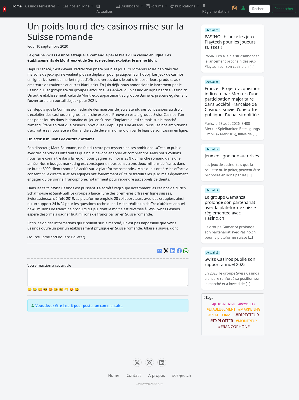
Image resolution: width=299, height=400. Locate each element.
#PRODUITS (245, 304)
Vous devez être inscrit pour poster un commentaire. (79, 305)
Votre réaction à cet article (49, 265)
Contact (134, 375)
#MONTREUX (245, 320)
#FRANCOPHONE (233, 326)
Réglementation (215, 11)
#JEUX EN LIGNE (223, 304)
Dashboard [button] (130, 6)
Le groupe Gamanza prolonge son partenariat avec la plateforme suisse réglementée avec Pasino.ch (230, 207)
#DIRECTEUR (246, 314)
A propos (156, 375)
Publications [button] (185, 6)
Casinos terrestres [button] (40, 6)
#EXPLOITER (220, 320)
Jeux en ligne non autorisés (232, 156)
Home (17, 6)
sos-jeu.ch (181, 375)
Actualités (105, 11)
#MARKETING (248, 309)
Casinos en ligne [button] (76, 6)
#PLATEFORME (219, 315)
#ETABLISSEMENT (220, 309)
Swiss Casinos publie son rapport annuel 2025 (230, 261)
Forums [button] (157, 6)
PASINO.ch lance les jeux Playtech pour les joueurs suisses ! (230, 42)
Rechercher (284, 8)
